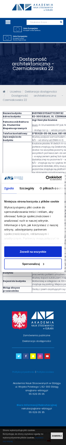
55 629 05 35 (37, 412)
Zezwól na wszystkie (33, 251)
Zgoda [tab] (9, 188)
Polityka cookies (45, 372)
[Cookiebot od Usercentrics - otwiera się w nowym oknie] (46, 178)
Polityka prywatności (23, 372)
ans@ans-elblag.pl (36, 390)
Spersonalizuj (31, 263)
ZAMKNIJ (57, 435)
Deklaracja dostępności (36, 341)
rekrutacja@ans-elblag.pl (36, 408)
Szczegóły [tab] (26, 188)
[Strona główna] (4, 91)
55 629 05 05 (37, 394)
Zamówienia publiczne (36, 335)
